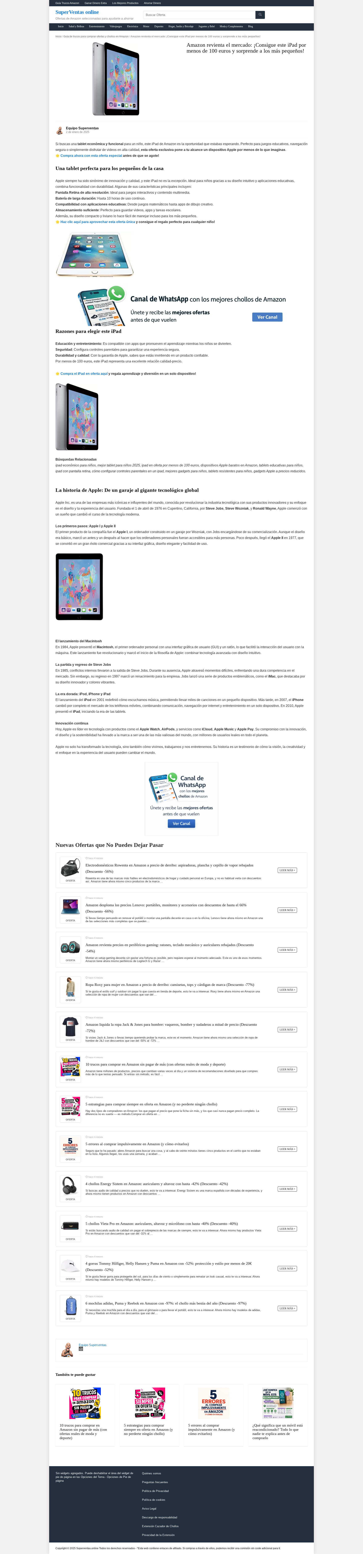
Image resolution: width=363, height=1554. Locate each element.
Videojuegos (116, 26)
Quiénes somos (151, 1473)
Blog (250, 26)
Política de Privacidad (155, 1491)
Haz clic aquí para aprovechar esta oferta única (97, 222)
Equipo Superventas (82, 128)
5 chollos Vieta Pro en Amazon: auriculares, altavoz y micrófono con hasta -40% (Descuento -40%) (161, 1224)
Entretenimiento (97, 26)
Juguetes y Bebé (207, 26)
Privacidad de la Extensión (158, 1535)
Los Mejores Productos (125, 3)
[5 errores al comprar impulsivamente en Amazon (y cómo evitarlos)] (70, 1146)
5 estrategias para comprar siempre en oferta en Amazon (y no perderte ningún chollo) (151, 1104)
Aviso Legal (149, 1508)
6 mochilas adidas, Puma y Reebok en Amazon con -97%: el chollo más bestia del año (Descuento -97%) (165, 1303)
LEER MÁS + (287, 870)
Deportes (158, 26)
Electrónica (132, 26)
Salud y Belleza (76, 26)
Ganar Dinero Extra (96, 3)
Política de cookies (153, 1499)
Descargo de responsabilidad (159, 1517)
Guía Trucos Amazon (67, 3)
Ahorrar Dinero (152, 3)
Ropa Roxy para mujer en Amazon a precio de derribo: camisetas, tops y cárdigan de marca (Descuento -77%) (169, 985)
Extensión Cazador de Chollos (160, 1526)
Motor (146, 26)
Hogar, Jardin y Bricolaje (180, 26)
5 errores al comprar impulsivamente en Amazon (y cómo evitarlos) (137, 1144)
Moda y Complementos (231, 26)
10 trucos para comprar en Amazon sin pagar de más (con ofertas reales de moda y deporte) (155, 1064)
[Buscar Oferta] (260, 15)
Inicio (61, 26)
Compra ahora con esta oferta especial (91, 155)
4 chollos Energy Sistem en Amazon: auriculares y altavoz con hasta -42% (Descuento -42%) (156, 1184)
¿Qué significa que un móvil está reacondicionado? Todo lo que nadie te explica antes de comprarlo (278, 1431)
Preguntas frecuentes (155, 1482)
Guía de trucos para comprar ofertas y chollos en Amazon (96, 36)
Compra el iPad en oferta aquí (84, 373)
